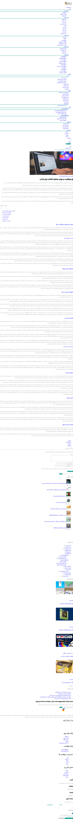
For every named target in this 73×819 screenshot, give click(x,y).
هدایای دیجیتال (65, 123)
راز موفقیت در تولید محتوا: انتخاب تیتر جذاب (63, 149)
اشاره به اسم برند (6, 215)
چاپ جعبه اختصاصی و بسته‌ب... (65, 630)
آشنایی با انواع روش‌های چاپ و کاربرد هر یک (63, 698)
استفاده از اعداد (5, 217)
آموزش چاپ (66, 101)
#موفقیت (69, 445)
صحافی (64, 38)
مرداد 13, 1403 (65, 176)
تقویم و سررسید (65, 87)
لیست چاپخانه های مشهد (61, 564)
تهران (67, 757)
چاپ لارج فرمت (63, 23)
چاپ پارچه (64, 31)
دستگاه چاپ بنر (63, 59)
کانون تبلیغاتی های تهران (61, 558)
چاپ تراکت (64, 51)
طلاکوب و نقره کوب (62, 41)
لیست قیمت (66, 103)
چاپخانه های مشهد (62, 117)
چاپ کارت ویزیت (63, 48)
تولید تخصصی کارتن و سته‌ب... (66, 603)
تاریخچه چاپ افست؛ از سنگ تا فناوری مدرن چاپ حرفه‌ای (60, 695)
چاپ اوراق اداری (63, 49)
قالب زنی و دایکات (62, 43)
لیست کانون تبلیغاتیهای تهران (60, 112)
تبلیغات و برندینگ (65, 95)
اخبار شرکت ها (65, 100)
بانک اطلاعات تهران (64, 108)
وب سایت (71, 466)
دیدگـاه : (71, 454)
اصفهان (67, 760)
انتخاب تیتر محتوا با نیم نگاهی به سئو (9, 210)
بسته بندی (64, 36)
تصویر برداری (63, 77)
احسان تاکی (71, 176)
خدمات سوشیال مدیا (62, 80)
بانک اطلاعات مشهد (64, 115)
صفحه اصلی (68, 7)
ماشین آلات (66, 54)
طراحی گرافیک (63, 14)
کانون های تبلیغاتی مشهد (61, 118)
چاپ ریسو (64, 53)
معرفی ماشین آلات (64, 97)
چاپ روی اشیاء (63, 33)
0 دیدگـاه (61, 176)
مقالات (69, 90)
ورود (70, 140)
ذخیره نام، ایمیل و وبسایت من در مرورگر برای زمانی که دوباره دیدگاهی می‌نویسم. (57, 468)
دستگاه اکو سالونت (62, 58)
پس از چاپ (66, 35)
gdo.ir (60, 804)
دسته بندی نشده (68, 567)
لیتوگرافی (64, 12)
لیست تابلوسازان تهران (62, 113)
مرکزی (67, 763)
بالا (72, 813)
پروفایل (67, 135)
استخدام (69, 138)
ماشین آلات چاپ (65, 126)
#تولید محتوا (68, 442)
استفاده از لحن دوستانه (7, 212)
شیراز (67, 762)
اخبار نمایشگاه (65, 98)
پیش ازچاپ (66, 10)
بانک (70, 106)
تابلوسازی (66, 88)
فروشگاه (69, 121)
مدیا (67, 75)
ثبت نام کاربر (66, 773)
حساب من (66, 133)
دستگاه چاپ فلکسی (62, 62)
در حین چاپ (66, 17)
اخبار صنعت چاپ (67, 548)
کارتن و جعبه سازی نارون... (67, 682)
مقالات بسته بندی (65, 575)
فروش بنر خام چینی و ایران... (67, 656)
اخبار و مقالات (68, 148)
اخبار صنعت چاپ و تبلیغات (63, 92)
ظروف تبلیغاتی (65, 128)
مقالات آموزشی (65, 93)
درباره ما (66, 131)
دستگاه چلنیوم (63, 64)
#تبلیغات (69, 440)
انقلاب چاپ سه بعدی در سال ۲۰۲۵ (64, 693)
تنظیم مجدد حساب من (69, 818)
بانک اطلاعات (68, 553)
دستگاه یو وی (63, 67)
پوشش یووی (64, 40)
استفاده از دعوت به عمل (7, 214)
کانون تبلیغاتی (65, 84)
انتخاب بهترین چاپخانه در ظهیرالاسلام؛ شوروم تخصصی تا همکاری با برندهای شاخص (55, 696)
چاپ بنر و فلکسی (66, 653)
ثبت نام (69, 142)
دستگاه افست (63, 56)
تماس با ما (69, 130)
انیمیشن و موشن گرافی (61, 79)
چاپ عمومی (66, 46)
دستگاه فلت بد (63, 69)
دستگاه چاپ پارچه (62, 61)
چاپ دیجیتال (64, 20)
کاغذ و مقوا (64, 15)
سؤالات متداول (65, 775)
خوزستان (66, 759)
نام (72, 462)
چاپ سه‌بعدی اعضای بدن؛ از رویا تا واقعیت (63, 692)
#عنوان (69, 444)
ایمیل (72, 464)
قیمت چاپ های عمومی (61, 105)
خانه (70, 146)
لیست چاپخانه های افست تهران (60, 110)
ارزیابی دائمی (5, 219)
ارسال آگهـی (68, 143)
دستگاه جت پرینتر (63, 70)
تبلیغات (69, 74)
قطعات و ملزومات (62, 72)
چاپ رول (64, 22)
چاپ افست (64, 19)
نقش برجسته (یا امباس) (61, 44)
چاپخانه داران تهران (62, 556)
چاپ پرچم (64, 30)
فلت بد (65, 25)
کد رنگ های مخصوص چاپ (63, 742)
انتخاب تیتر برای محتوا (6, 220)
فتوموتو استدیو (50, 804)
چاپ (70, 9)
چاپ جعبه (64, 28)
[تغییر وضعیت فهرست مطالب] (1, 208)
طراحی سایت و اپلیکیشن (61, 82)
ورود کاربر (66, 772)
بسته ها (67, 136)
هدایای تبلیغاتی (65, 85)
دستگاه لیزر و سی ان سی (61, 66)
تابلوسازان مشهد (63, 120)
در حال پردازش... (61, 818)
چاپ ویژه (64, 27)
